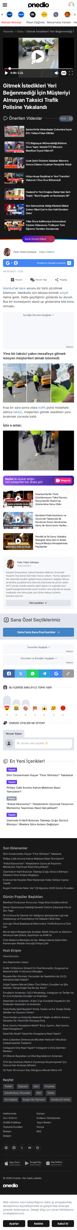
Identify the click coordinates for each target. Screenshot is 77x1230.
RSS (39, 1131)
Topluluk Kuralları (13, 1126)
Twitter (8, 1086)
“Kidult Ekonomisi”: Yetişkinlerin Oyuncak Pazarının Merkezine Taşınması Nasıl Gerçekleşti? (40, 805)
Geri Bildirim (10, 1117)
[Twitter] (22, 1148)
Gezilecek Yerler (60, 1099)
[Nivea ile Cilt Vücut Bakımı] (9, 14)
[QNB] (56, 14)
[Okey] (32, 14)
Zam (36, 1086)
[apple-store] (13, 1163)
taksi (22, 288)
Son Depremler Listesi (15, 962)
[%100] (44, 14)
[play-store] (33, 1163)
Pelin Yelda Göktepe (34, 251)
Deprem (23, 1086)
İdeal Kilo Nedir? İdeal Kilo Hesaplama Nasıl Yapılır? (32, 1033)
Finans (11, 798)
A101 (38, 1092)
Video (20, 31)
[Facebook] (14, 1148)
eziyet (64, 293)
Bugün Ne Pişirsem (34, 1099)
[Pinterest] (37, 1148)
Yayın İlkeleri (44, 1122)
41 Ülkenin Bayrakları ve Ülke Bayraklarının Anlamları (32, 1055)
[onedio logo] (36, 1185)
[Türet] (67, 14)
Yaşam (12, 769)
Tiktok (50, 1092)
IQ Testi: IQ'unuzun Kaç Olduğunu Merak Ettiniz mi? (32, 1070)
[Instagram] (6, 1148)
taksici (17, 412)
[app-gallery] (54, 1163)
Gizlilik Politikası (12, 1122)
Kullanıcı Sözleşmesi (48, 1117)
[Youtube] (30, 1148)
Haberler (8, 31)
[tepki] (7, 708)
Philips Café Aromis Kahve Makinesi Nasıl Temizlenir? (33, 789)
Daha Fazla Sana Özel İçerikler (36, 632)
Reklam (7, 1131)
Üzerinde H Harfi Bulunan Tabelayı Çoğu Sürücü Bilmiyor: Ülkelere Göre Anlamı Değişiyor (37, 822)
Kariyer (41, 1113)
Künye (40, 1126)
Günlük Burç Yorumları (17, 1092)
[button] (63, 73)
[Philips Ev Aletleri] (21, 14)
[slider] (38, 69)
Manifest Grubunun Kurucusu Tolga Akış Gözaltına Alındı (35, 902)
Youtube (49, 1086)
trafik (42, 407)
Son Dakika (10, 1099)
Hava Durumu (11, 956)
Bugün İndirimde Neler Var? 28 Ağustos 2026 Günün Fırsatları (38, 888)
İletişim (7, 1135)
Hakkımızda (9, 1113)
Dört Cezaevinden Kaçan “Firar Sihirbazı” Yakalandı (40, 775)
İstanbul (8, 288)
